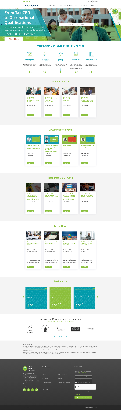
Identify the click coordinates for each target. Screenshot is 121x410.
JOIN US (96, 1)
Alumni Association (47, 382)
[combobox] (77, 382)
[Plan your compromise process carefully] (33, 236)
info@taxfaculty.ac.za (29, 383)
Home (50, 5)
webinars (76, 373)
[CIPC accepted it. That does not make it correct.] (87, 236)
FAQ (60, 386)
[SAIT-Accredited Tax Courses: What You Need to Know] (69, 236)
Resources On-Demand (64, 382)
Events (76, 5)
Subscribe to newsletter (84, 397)
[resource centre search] (96, 24)
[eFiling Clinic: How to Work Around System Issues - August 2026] (69, 187)
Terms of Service (83, 393)
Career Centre (94, 5)
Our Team (45, 378)
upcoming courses (83, 372)
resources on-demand (86, 373)
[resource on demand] (60, 72)
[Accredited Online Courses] (29, 54)
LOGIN (90, 1)
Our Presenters (46, 386)
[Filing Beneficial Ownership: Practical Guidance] (87, 187)
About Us (45, 374)
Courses (61, 370)
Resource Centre (84, 5)
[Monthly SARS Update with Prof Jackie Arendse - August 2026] (33, 187)
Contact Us (45, 389)
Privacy (96, 407)
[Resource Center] (91, 72)
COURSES (60, 5)
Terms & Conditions (89, 407)
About (54, 5)
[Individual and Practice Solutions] (45, 54)
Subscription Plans (68, 5)
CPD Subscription (63, 374)
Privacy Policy (78, 394)
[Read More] (33, 91)
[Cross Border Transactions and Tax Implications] (51, 236)
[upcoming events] (76, 72)
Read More (31, 115)
